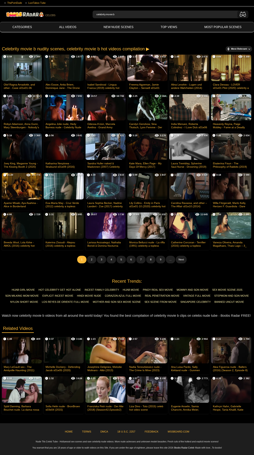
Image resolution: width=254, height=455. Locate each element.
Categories (22, 27)
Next (181, 259)
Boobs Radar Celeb (184, 447)
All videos (67, 27)
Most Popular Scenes (223, 27)
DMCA (104, 431)
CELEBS (50, 15)
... (170, 259)
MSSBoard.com (178, 431)
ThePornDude (14, 2)
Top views (169, 27)
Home (69, 431)
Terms (86, 431)
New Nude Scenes (119, 27)
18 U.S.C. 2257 (126, 431)
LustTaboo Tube (37, 2)
